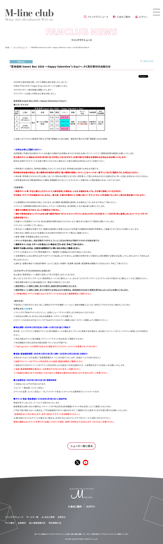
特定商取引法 (55, 523)
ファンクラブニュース (97, 16)
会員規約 (22, 523)
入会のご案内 (123, 16)
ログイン (143, 16)
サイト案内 (10, 523)
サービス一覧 (32, 517)
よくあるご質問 (48, 517)
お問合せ (62, 517)
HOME (7, 47)
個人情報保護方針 (37, 523)
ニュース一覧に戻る (81, 446)
